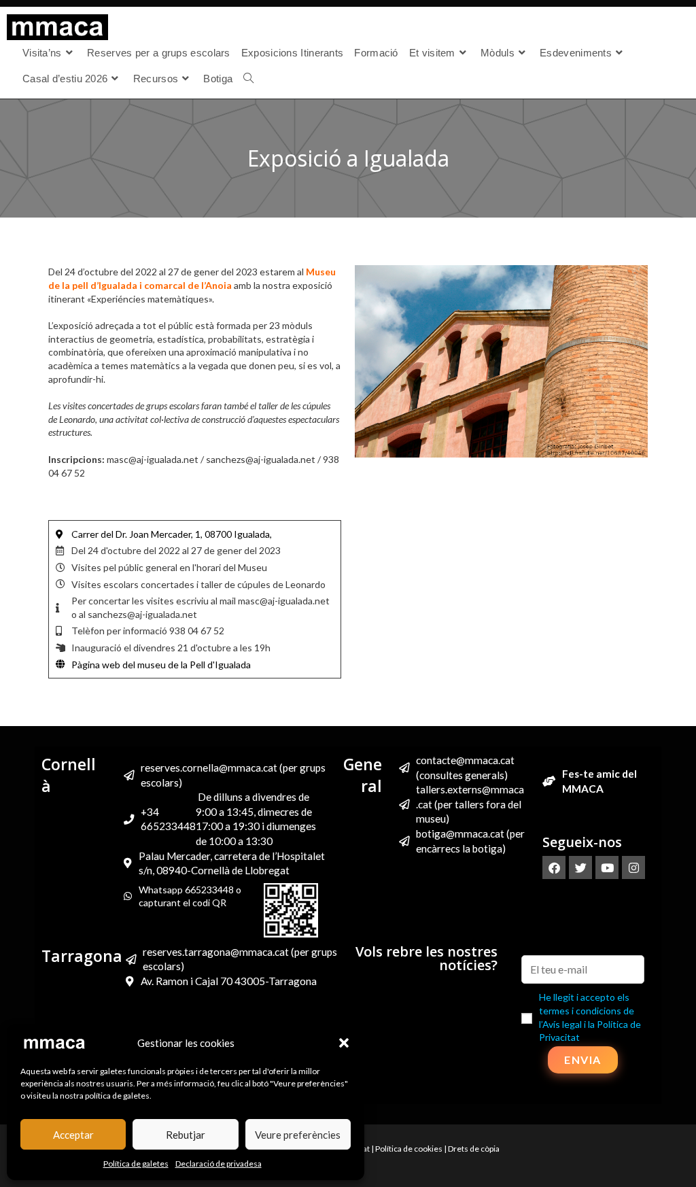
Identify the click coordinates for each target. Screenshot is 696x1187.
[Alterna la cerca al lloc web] (248, 79)
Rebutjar (185, 1135)
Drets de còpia (474, 1148)
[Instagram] (633, 867)
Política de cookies (408, 1148)
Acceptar (73, 1135)
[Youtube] (607, 867)
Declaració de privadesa (218, 1163)
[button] (344, 1043)
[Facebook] (554, 867)
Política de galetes (136, 1163)
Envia (583, 1059)
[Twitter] (580, 867)
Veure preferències (298, 1135)
